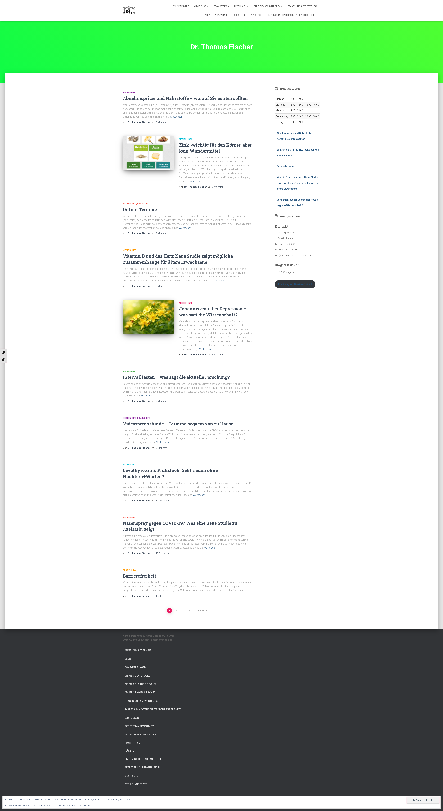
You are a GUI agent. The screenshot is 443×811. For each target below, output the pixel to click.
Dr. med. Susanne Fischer (140, 684)
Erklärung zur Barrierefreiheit (295, 284)
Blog (236, 15)
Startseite (131, 775)
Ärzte (130, 750)
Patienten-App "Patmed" (139, 726)
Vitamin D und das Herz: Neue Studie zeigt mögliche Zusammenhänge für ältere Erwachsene (297, 183)
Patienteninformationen (267, 6)
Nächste (200, 610)
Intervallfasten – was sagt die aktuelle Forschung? (176, 377)
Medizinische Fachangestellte (145, 759)
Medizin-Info (129, 92)
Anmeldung (200, 6)
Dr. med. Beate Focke (137, 675)
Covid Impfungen (135, 667)
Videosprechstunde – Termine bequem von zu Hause (178, 424)
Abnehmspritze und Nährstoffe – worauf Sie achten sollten (185, 98)
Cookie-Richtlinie (83, 806)
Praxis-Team (220, 6)
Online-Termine (181, 6)
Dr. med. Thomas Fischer (140, 692)
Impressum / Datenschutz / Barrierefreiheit (153, 709)
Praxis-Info (143, 203)
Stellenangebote (253, 15)
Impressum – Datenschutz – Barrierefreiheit (293, 15)
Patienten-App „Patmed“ (216, 15)
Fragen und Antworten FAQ (303, 6)
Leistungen (240, 6)
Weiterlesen (176, 116)
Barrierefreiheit (139, 576)
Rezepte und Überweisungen (143, 767)
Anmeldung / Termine (138, 650)
